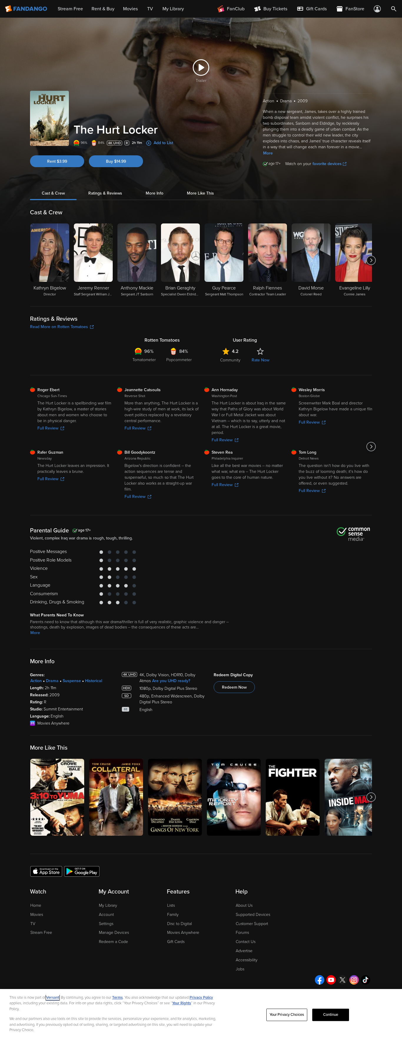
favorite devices (327, 163)
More (268, 153)
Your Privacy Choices (287, 1014)
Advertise (244, 950)
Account (106, 914)
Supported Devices (253, 914)
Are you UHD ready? (171, 680)
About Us (244, 905)
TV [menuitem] (150, 9)
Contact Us (245, 941)
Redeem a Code (113, 941)
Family (173, 914)
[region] (201, 1014)
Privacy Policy (201, 997)
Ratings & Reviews (105, 193)
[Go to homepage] (27, 9)
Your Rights (181, 1003)
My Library (108, 905)
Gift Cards (176, 941)
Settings (106, 923)
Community (230, 360)
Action (36, 680)
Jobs (240, 969)
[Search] (394, 9)
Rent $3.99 (57, 161)
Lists (171, 905)
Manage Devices (114, 932)
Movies (36, 914)
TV (32, 923)
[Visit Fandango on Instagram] (354, 980)
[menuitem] (311, 9)
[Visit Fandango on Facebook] (320, 980)
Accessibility (247, 959)
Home (35, 905)
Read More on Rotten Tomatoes (59, 326)
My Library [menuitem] (173, 9)
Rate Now (260, 360)
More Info (154, 193)
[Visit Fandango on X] (343, 980)
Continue (330, 1014)
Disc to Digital (179, 923)
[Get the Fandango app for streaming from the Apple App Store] (46, 871)
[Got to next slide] (371, 260)
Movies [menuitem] (130, 9)
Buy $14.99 (116, 161)
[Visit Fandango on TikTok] (366, 980)
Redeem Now (234, 687)
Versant (52, 997)
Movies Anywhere (183, 932)
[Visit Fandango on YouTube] (331, 980)
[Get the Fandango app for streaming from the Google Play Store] (82, 871)
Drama (52, 680)
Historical (93, 680)
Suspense (72, 680)
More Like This (200, 193)
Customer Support (252, 923)
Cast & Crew (53, 193)
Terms (117, 997)
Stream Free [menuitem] (70, 9)
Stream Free (41, 932)
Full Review (47, 428)
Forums (242, 932)
